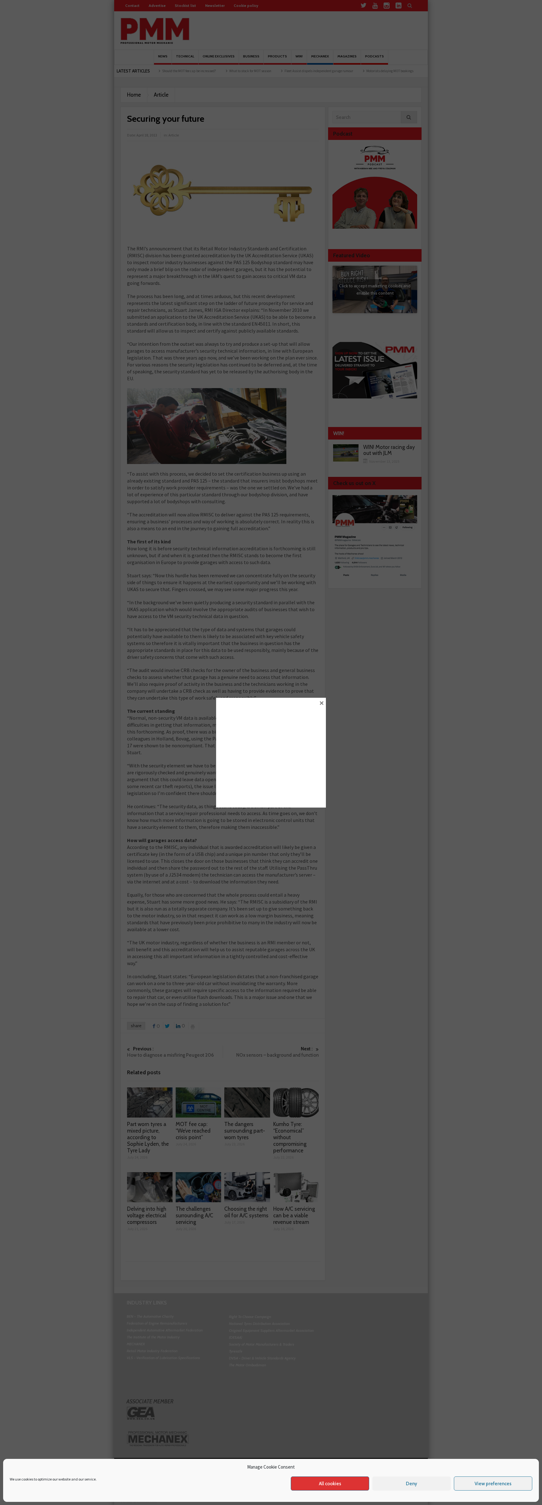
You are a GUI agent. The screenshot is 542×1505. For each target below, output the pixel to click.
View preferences (493, 1483)
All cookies (330, 1483)
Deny (411, 1483)
